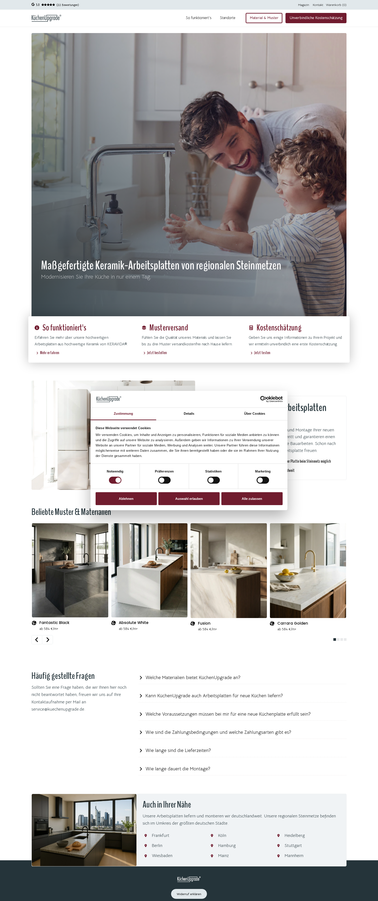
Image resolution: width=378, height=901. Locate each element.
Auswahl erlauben (189, 499)
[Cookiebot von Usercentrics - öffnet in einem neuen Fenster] (263, 399)
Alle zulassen (252, 499)
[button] (242, 677)
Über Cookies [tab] (254, 413)
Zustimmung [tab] (123, 413)
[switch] (164, 480)
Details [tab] (189, 413)
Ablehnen (126, 499)
